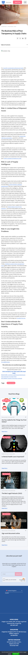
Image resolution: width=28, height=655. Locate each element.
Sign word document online (11, 533)
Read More (4, 431)
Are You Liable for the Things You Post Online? (14, 421)
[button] (14, 590)
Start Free (17, 2)
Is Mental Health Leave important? (13, 457)
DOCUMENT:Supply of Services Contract (11, 378)
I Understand (15, 653)
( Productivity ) (11, 383)
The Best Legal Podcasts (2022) (12, 493)
